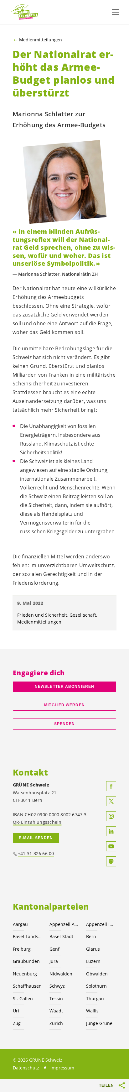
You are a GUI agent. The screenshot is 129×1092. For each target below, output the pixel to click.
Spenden (64, 724)
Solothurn (96, 986)
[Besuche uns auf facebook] (111, 786)
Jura (53, 961)
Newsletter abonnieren (64, 686)
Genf (54, 949)
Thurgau (95, 998)
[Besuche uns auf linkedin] (111, 831)
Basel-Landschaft (27, 936)
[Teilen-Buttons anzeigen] (122, 1085)
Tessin (56, 998)
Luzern (93, 961)
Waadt (56, 1011)
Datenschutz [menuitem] (26, 1068)
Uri (16, 1011)
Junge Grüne (99, 1023)
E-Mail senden (36, 838)
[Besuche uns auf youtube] (111, 846)
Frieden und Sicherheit (42, 615)
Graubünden (26, 961)
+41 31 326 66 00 (36, 853)
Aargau (20, 924)
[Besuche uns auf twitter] (111, 801)
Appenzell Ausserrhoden (64, 924)
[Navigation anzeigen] (115, 12)
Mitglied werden (64, 705)
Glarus (93, 949)
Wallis (92, 1011)
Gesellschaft (83, 615)
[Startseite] (25, 12)
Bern (91, 936)
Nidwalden (60, 974)
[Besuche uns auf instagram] (111, 816)
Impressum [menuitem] (62, 1068)
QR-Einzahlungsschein (37, 822)
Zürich (56, 1023)
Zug (17, 1023)
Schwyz (57, 986)
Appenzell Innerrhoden (100, 924)
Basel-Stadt (61, 936)
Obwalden (97, 974)
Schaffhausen (27, 986)
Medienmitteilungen (40, 40)
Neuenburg (25, 974)
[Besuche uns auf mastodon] (111, 861)
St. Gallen (23, 998)
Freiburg (22, 949)
